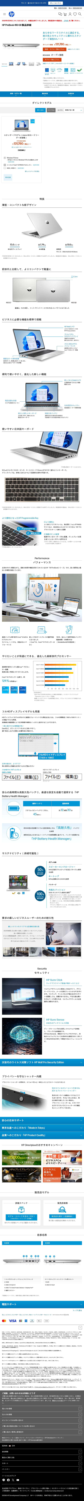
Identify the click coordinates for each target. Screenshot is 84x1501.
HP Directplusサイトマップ (53, 1438)
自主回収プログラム (9, 1488)
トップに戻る (77, 1311)
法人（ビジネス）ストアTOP (10, 1315)
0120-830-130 (77, 8)
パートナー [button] (6, 1469)
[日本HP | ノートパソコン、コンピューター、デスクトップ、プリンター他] (11, 14)
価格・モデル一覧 (16, 93)
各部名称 (71, 93)
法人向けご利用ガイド (33, 1398)
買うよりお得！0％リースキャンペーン (21, 147)
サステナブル (80, 73)
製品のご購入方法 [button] (8, 1458)
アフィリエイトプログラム (34, 1438)
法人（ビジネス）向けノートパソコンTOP (31, 1315)
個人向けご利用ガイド (18, 1398)
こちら (66, 21)
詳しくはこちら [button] (55, 3)
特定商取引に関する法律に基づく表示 (14, 1440)
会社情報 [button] (5, 1452)
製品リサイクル (23, 1488)
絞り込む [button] (40, 110)
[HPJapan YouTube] (17, 1480)
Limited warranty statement (54, 1491)
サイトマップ (24, 1491)
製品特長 (45, 93)
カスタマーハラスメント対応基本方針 (65, 1488)
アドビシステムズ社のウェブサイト (43, 1387)
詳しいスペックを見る (32, 171)
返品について (19, 1438)
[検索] (80, 14)
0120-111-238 (62, 8)
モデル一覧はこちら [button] (52, 60)
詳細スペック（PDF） (74, 49)
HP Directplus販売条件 (35, 1440)
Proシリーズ (47, 1315)
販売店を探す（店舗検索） (63, 1216)
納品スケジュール (8, 1438)
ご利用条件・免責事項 (9, 1491)
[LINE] (3, 1480)
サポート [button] (5, 1463)
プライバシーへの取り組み (40, 1488)
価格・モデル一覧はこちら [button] (54, 49)
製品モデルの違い (58, 1400)
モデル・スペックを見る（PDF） (21, 1217)
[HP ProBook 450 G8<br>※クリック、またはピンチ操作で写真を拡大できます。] (21, 59)
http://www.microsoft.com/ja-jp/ (10, 1383)
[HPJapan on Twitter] (13, 1480)
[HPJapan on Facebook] (8, 1480)
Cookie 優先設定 (36, 1491)
